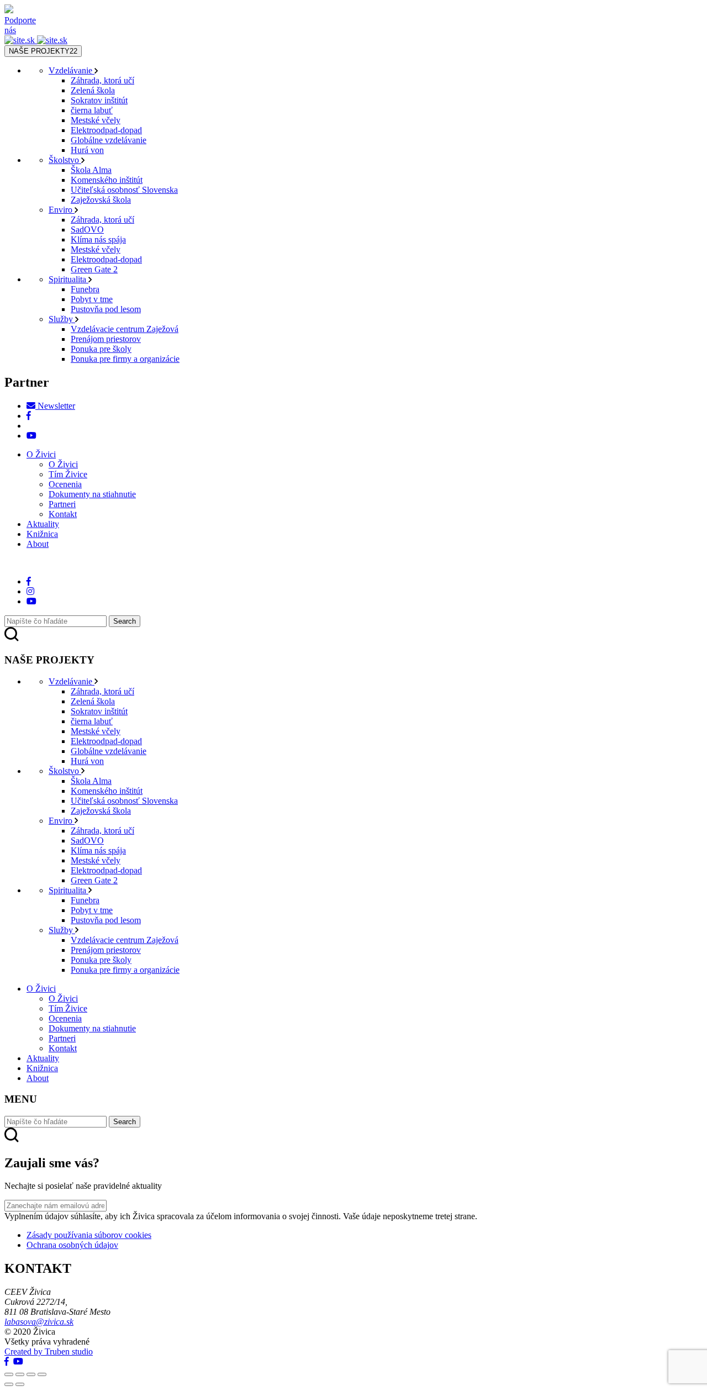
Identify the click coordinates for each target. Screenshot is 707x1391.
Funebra (85, 289)
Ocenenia (65, 484)
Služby (62, 319)
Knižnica (42, 534)
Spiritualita (68, 279)
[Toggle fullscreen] (31, 1374)
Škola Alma (91, 170)
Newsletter (55, 405)
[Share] (19, 1374)
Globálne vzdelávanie (108, 140)
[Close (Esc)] (8, 1374)
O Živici (41, 454)
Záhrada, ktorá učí (102, 80)
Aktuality (43, 524)
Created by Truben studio (48, 1351)
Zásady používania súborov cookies (89, 1235)
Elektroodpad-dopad (106, 130)
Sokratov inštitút (99, 100)
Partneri (62, 504)
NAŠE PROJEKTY (43, 51)
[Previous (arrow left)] (8, 1384)
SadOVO (87, 229)
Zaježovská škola (101, 199)
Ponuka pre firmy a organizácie (125, 358)
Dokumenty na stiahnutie (92, 494)
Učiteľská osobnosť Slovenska (124, 189)
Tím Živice (68, 474)
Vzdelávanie (71, 70)
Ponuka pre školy (101, 349)
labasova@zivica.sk (38, 1321)
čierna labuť (92, 110)
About (38, 544)
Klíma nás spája (98, 239)
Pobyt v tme (92, 299)
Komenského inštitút (107, 180)
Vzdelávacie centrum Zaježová (124, 329)
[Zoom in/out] (42, 1374)
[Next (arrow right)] (19, 1384)
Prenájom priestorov (106, 339)
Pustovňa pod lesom (106, 309)
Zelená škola (93, 90)
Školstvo (65, 160)
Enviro (62, 209)
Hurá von (87, 150)
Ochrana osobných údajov (72, 1245)
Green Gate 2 (94, 269)
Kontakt (63, 514)
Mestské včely (95, 120)
